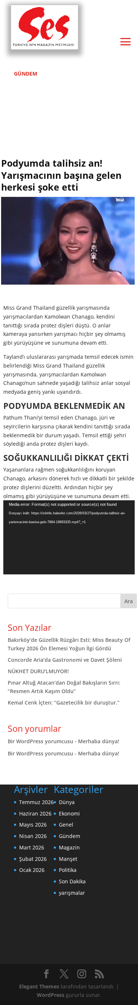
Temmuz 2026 (36, 802)
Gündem (69, 835)
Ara (128, 601)
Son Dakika (72, 881)
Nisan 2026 (33, 835)
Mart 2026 (31, 847)
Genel (66, 824)
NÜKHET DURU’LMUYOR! (38, 671)
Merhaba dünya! (98, 741)
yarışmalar (72, 892)
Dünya (67, 802)
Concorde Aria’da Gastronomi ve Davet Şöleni (65, 659)
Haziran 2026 (35, 813)
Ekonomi (69, 813)
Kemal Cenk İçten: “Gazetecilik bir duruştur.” (64, 702)
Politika (68, 869)
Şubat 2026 (33, 858)
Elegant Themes (39, 986)
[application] (69, 537)
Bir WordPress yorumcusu (40, 741)
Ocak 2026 (32, 869)
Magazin (69, 847)
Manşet (68, 858)
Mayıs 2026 (33, 824)
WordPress (50, 994)
